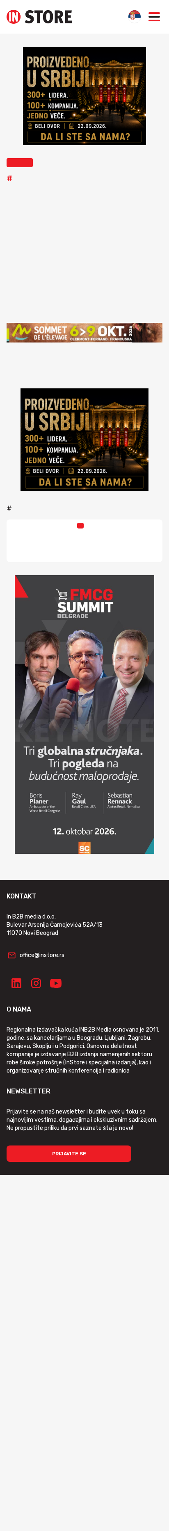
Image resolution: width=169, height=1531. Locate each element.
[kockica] (84, 96)
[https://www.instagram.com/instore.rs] (36, 983)
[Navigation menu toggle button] (154, 17)
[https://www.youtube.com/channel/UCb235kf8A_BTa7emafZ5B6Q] (56, 983)
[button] (20, 162)
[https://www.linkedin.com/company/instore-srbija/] (16, 983)
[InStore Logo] (39, 17)
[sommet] (84, 332)
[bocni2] (84, 714)
